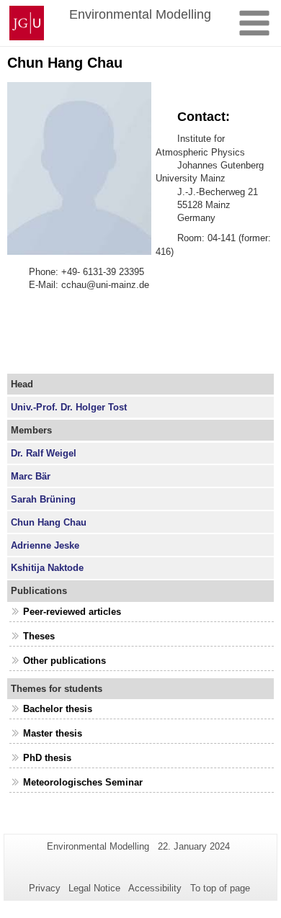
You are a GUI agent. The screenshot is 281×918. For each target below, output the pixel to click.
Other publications (64, 660)
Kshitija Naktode (47, 567)
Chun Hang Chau (48, 522)
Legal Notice (94, 888)
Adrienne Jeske (45, 545)
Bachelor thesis (57, 708)
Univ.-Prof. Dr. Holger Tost (69, 407)
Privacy (45, 888)
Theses (39, 636)
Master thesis (52, 733)
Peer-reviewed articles (72, 611)
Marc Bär (30, 476)
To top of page (220, 888)
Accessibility (155, 888)
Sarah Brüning (43, 499)
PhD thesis (47, 757)
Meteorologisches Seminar (83, 782)
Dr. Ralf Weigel (43, 453)
